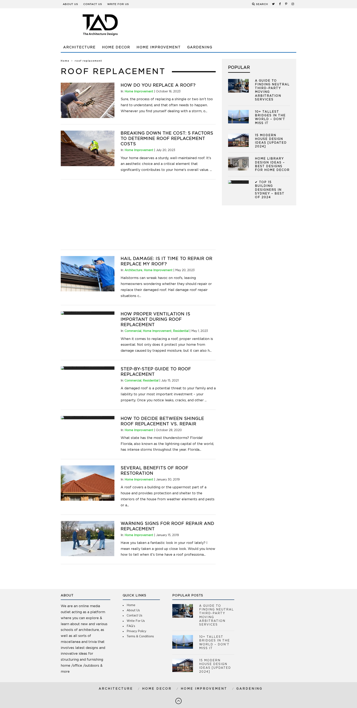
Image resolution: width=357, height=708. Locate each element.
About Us (70, 4)
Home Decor (116, 47)
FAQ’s (131, 626)
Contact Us (92, 4)
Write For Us (118, 4)
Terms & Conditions (140, 636)
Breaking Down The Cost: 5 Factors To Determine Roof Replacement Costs (167, 138)
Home (65, 61)
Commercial (133, 331)
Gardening (199, 47)
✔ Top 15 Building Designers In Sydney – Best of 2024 (269, 190)
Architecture (79, 47)
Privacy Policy (136, 631)
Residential (181, 331)
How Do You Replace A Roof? (158, 85)
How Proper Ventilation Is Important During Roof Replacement (155, 319)
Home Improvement (159, 47)
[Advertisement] (221, 24)
